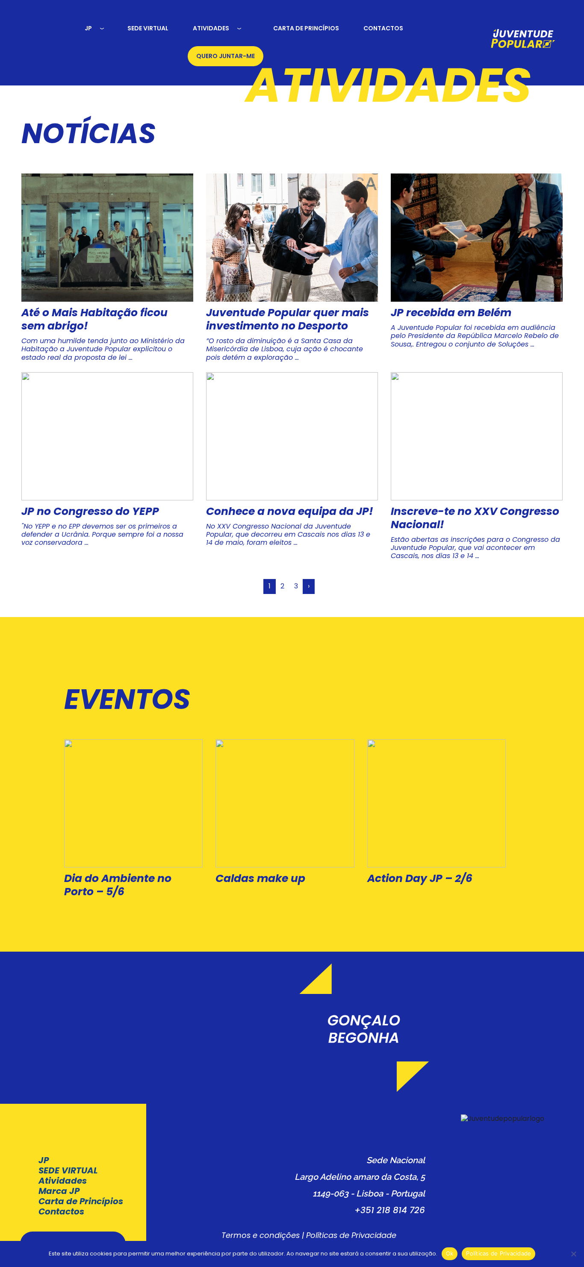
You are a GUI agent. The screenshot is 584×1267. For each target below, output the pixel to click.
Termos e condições (260, 1235)
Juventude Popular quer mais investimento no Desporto (287, 319)
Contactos (61, 1211)
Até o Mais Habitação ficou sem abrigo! (94, 319)
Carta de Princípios (80, 1201)
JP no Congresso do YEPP (90, 511)
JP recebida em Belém (451, 312)
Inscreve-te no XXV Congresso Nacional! (475, 518)
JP (43, 1160)
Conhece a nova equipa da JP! (289, 511)
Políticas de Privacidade (351, 1235)
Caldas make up (260, 878)
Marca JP (59, 1191)
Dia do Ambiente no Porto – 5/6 (117, 885)
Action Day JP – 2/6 (419, 878)
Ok (450, 1253)
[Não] (573, 1253)
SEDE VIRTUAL (68, 1170)
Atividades (62, 1181)
